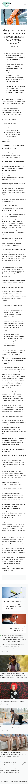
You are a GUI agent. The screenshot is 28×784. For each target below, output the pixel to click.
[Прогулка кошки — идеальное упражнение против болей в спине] (14, 724)
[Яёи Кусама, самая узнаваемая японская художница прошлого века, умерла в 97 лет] (14, 698)
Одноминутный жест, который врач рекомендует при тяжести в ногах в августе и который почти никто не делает (13, 754)
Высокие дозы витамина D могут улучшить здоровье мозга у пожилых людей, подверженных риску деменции (13, 770)
